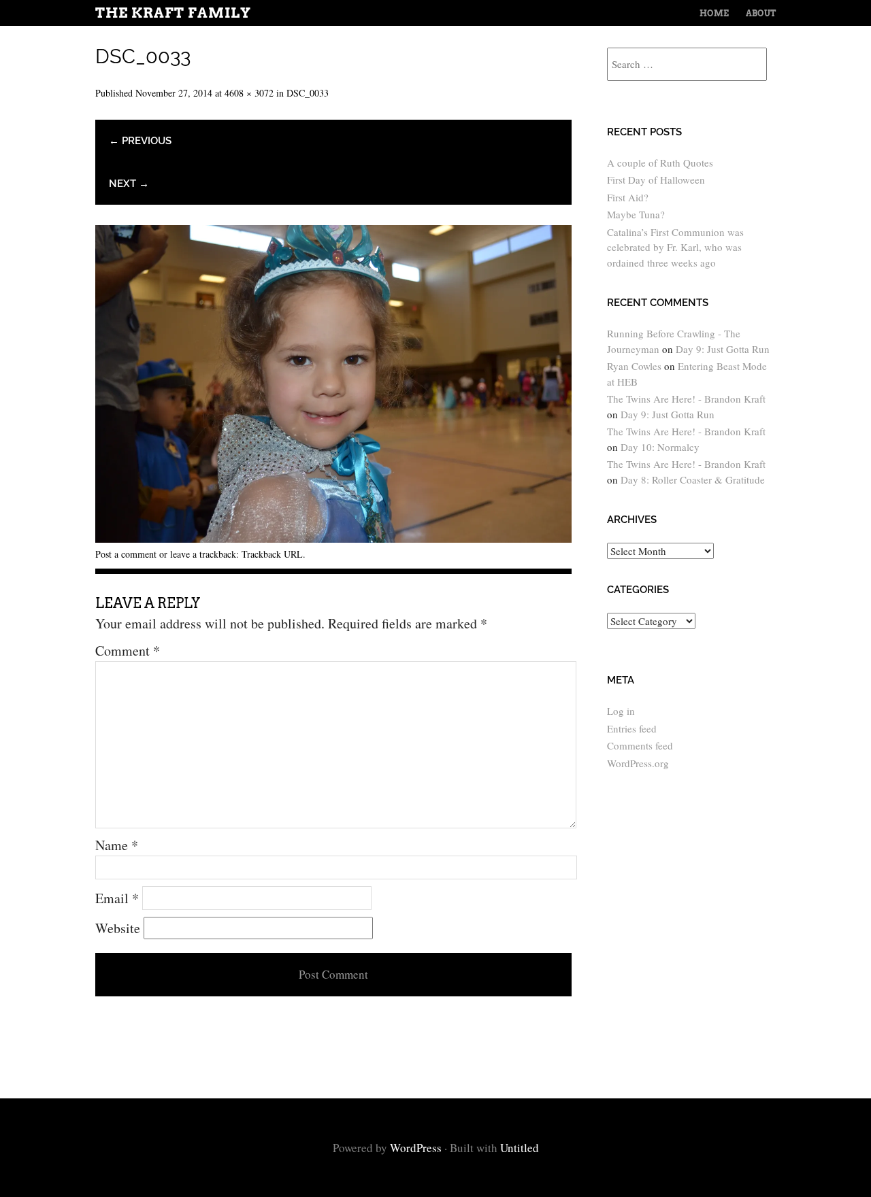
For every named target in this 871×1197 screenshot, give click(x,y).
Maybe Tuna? (636, 214)
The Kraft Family (173, 13)
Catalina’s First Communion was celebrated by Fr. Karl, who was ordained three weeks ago (675, 247)
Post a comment (126, 553)
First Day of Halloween (656, 179)
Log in (621, 711)
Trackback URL (272, 553)
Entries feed (632, 728)
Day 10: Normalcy (660, 447)
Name (116, 845)
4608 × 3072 (249, 92)
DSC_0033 (307, 92)
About (761, 13)
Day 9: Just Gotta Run (723, 349)
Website (117, 928)
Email (117, 898)
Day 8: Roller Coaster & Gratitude (693, 479)
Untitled (519, 1148)
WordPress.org (638, 763)
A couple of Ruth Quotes (660, 162)
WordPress (416, 1148)
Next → (129, 184)
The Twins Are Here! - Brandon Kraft (686, 398)
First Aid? (627, 197)
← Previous (140, 141)
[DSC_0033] (333, 537)
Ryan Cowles (634, 366)
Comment (127, 650)
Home (714, 13)
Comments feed (640, 745)
